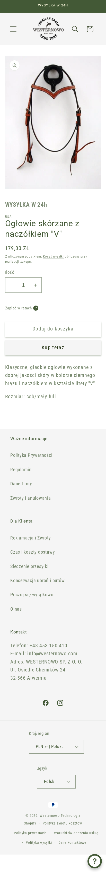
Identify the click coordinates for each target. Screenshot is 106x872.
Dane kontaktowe (72, 842)
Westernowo (50, 815)
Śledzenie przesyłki (29, 566)
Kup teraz (53, 347)
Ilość (9, 272)
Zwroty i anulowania (30, 498)
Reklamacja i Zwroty (30, 538)
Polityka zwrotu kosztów (62, 823)
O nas (16, 609)
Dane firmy (21, 483)
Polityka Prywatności (31, 455)
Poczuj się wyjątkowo (32, 594)
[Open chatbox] (94, 861)
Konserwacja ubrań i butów (37, 580)
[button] (13, 29)
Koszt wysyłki (53, 256)
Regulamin (21, 469)
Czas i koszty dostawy (32, 552)
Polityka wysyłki (39, 842)
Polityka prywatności (31, 833)
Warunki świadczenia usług (76, 833)
